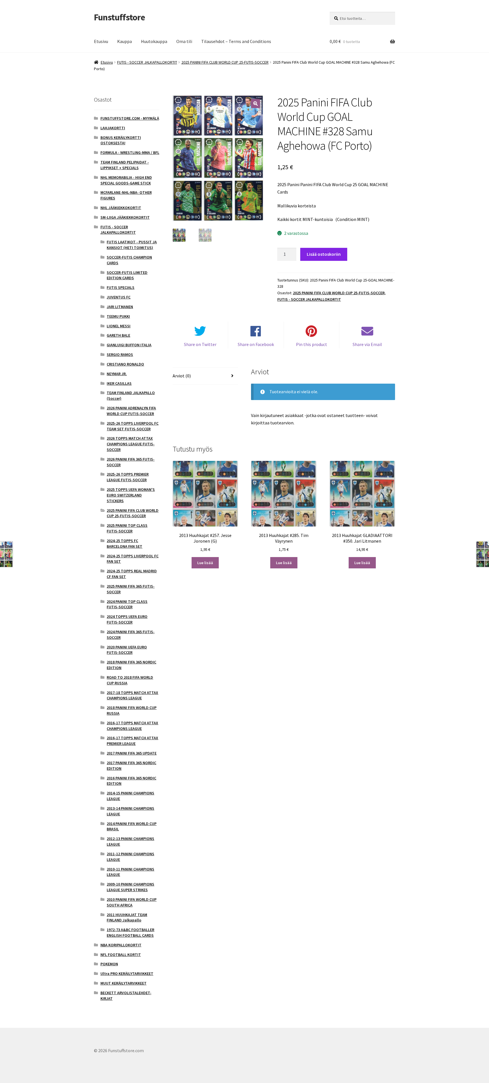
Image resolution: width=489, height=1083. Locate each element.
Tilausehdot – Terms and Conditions (236, 41)
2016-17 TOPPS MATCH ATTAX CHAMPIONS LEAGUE (132, 725)
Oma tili (184, 41)
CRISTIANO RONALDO (125, 364)
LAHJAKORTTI (112, 127)
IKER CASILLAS (119, 383)
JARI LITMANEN (120, 306)
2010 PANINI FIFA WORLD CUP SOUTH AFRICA (131, 902)
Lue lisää (205, 562)
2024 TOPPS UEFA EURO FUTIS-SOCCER (127, 619)
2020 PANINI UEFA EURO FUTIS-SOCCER (127, 649)
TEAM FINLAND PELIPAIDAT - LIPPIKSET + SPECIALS (124, 165)
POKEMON (109, 963)
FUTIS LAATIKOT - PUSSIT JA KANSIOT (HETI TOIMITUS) (132, 244)
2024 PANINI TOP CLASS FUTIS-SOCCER (127, 604)
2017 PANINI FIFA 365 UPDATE (131, 753)
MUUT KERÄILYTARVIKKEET (123, 983)
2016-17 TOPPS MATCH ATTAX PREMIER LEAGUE (132, 740)
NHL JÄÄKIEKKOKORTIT (120, 207)
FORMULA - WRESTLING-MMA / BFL (129, 152)
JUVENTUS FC (118, 297)
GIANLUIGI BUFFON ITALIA (129, 344)
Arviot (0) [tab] (182, 376)
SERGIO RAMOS (120, 354)
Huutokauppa (154, 41)
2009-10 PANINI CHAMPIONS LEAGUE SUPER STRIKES (130, 887)
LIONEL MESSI (118, 325)
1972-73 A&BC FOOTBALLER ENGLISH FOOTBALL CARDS (130, 932)
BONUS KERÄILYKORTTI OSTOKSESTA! (120, 140)
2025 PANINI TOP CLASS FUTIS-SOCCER (127, 528)
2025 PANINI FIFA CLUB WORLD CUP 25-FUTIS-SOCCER (225, 62)
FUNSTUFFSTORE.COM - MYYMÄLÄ (129, 118)
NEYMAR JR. (117, 373)
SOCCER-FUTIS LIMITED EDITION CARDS (127, 275)
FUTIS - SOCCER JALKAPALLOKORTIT (147, 62)
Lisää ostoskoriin (324, 254)
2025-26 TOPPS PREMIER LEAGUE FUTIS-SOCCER (128, 477)
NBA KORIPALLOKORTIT (120, 944)
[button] (255, 103)
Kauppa (124, 41)
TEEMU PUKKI (118, 316)
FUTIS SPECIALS (120, 287)
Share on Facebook (256, 344)
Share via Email (367, 344)
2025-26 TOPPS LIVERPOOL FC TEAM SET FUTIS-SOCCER (132, 426)
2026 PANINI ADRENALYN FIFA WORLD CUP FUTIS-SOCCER (131, 410)
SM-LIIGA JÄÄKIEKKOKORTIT (125, 217)
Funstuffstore (119, 17)
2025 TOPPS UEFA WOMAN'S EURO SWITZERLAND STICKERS (131, 495)
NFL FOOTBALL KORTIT (120, 954)
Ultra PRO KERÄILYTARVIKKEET (126, 973)
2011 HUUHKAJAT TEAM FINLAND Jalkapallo (127, 917)
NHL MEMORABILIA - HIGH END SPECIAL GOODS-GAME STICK (126, 180)
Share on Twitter (200, 344)
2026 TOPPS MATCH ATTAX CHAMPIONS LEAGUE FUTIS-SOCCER (131, 444)
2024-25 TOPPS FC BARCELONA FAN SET (124, 543)
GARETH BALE (118, 335)
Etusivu (101, 41)
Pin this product (311, 344)
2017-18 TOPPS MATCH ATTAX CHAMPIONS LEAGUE (132, 695)
